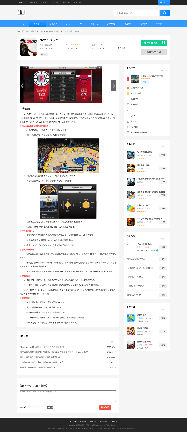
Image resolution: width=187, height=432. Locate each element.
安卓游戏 (33, 3)
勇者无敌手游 (142, 328)
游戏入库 (113, 421)
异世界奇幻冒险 (143, 165)
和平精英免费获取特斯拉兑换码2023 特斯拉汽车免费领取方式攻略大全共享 (54, 352)
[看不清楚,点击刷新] (50, 407)
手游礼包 (94, 24)
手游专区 (143, 24)
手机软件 (54, 24)
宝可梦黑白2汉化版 (145, 152)
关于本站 (73, 421)
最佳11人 (134, 121)
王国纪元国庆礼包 (134, 295)
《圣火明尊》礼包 (144, 244)
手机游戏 (37, 24)
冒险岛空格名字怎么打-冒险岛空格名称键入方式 (41, 362)
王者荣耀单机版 (137, 88)
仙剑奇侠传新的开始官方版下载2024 (151, 192)
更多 (112, 342)
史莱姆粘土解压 (143, 205)
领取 (163, 247)
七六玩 (137, 428)
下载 (144, 82)
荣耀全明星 (141, 315)
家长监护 (103, 421)
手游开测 (111, 24)
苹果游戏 (44, 3)
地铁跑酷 (134, 99)
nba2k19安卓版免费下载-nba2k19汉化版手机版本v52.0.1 (61, 31)
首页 (23, 24)
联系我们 (93, 421)
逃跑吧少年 (135, 104)
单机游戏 (55, 3)
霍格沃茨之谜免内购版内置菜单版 (150, 179)
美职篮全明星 (136, 93)
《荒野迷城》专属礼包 (135, 286)
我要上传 (121, 48)
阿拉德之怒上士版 (144, 342)
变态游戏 (77, 3)
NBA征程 (134, 127)
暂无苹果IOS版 (154, 52)
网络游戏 (66, 3)
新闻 (68, 24)
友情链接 (83, 421)
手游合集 (127, 24)
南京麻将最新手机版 (139, 132)
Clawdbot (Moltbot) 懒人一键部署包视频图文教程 (42, 347)
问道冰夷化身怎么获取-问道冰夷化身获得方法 (40, 357)
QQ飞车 (134, 116)
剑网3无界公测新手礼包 (136, 259)
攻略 (80, 24)
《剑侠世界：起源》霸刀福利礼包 (140, 268)
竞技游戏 (44, 54)
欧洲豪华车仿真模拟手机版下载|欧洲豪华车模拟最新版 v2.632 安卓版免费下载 (152, 76)
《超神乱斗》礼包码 (135, 277)
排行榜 (159, 24)
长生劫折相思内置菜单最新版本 (149, 219)
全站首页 (22, 3)
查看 (163, 318)
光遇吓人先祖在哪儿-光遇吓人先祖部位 (37, 367)
